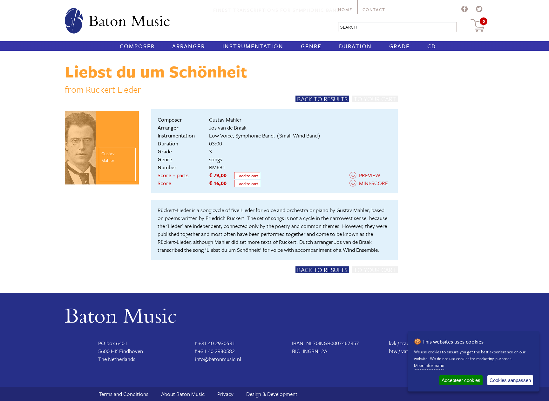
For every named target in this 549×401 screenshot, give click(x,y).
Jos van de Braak (228, 127)
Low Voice (221, 135)
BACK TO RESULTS (322, 99)
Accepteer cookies (461, 380)
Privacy (225, 394)
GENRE (311, 46)
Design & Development (271, 394)
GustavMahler (107, 157)
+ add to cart (247, 175)
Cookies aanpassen (510, 380)
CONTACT (374, 9)
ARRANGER (188, 46)
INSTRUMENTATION (252, 46)
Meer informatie (429, 365)
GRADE (399, 46)
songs (215, 159)
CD (431, 46)
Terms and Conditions (123, 394)
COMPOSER (137, 46)
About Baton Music (183, 394)
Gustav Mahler (225, 120)
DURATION (355, 46)
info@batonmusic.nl (218, 359)
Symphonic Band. (255, 135)
